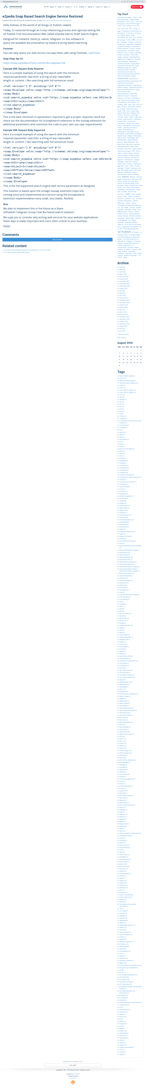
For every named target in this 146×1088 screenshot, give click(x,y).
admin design (130, 218)
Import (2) (122, 654)
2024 (69, 20)
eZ (140, 226)
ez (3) (121, 1007)
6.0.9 (126, 29)
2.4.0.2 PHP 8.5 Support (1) (127, 392)
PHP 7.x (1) (122, 741)
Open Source (137, 149)
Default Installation (124, 55)
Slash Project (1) (124, 854)
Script (137, 183)
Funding (120, 104)
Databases (138, 53)
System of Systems (124, 201)
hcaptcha (135, 249)
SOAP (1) (122, 829)
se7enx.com (73, 1078)
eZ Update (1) (123, 998)
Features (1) (123, 585)
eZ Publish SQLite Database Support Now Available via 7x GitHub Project (27, 250)
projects (124, 251)
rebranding (131, 251)
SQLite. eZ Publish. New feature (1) (130, 833)
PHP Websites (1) (124, 762)
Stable (127, 194)
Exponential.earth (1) (126, 576)
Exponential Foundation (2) (127, 562)
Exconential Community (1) (127, 541)
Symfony (137, 196)
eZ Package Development (131, 229)
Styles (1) (122, 878)
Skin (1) (121, 850)
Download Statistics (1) (126, 520)
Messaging (130, 132)
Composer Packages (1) (126, 475)
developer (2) (123, 958)
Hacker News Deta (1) (126, 637)
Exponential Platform (125, 85)
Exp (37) (121, 543)
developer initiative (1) (126, 960)
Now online (127, 149)
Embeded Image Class (124, 68)
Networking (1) (124, 701)
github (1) (122, 1021)
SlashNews (121, 189)
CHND (128, 40)
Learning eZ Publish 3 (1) (127, 677)
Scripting (120, 185)
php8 (119, 251)
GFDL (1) (122, 606)
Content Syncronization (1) (127, 482)
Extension (133, 94)
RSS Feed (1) (123, 793)
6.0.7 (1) (121, 407)
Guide (119, 111)
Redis (119, 177)
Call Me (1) (122, 458)
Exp (135, 72)
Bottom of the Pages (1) (127, 449)
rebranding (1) (124, 1033)
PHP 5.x (138, 151)
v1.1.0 (139, 255)
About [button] (59, 7)
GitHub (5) (122, 616)
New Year (137, 144)
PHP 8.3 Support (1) (125, 751)
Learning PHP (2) (124, 673)
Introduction (122, 123)
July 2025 (122, 291)
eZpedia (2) (122, 1000)
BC (127, 37)
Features (120, 98)
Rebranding (128, 172)
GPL (133, 104)
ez (132, 245)
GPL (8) (121, 611)
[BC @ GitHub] (132, 2)
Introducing (131, 121)
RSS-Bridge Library (127, 170)
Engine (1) (122, 534)
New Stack (129, 144)
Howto (126, 117)
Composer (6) (123, 472)
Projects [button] (67, 7)
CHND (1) (122, 451)
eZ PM (120, 229)
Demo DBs (134, 55)
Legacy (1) (122, 680)
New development (123, 147)
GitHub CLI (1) (123, 621)
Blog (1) (121, 444)
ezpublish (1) (123, 1012)
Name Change (122, 136)
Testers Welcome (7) (125, 897)
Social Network (130, 189)
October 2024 (123, 305)
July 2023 (122, 328)
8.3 (118, 35)
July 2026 (122, 267)
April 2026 (122, 272)
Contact (132, 48)
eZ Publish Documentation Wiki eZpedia (17, 252)
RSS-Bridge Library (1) (126, 795)
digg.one (120, 224)
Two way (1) (123, 913)
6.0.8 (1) (121, 409)
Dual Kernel (121, 66)
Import (131, 117)
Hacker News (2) (124, 635)
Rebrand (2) (123, 800)
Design (120, 57)
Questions (134, 168)
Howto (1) (122, 651)
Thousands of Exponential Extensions (130, 205)
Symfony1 (121, 198)
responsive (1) (123, 1038)
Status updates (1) (125, 873)
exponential (127, 245)
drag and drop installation (130, 227)
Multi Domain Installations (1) (128, 694)
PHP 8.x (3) (122, 758)
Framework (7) (124, 590)
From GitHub (132, 102)
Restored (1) (123, 826)
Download (133, 61)
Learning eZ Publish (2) (126, 675)
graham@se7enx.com (12, 1)
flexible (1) (122, 1014)
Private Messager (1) (125, 786)
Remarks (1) (123, 819)
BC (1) (121, 442)
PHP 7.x (120, 153)
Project (127, 168)
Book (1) (122, 446)
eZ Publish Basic (134, 235)
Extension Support (124, 96)
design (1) (122, 956)
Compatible (130, 44)
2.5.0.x (119, 26)
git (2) (121, 1019)
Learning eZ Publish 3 (130, 128)
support (120, 255)
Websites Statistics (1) (126, 942)
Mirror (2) (122, 689)
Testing (127, 203)
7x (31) (121, 414)
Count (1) (122, 489)
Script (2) (122, 838)
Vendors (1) (123, 927)
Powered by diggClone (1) (127, 779)
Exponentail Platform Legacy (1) (129, 550)
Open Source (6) (124, 732)
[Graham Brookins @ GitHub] (135, 2)
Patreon (134, 162)
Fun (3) (121, 602)
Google (122, 109)
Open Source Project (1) (126, 734)
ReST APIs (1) (123, 798)
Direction (138, 59)
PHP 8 (125, 153)
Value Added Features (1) (127, 925)
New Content (122, 138)
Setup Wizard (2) (124, 847)
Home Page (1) (124, 647)
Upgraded (127, 210)
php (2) (121, 1026)
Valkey (134, 210)
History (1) (122, 642)
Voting (120, 216)
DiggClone (130, 59)
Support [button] (52, 7)
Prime (127, 166)
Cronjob (131, 53)
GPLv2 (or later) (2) (125, 613)
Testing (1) (122, 899)
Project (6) (122, 788)
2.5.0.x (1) (122, 395)
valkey (125, 257)
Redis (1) (122, 812)
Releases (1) (123, 817)
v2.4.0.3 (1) (122, 1052)
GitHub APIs (131, 107)
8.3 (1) (121, 430)
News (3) (122, 725)
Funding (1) (122, 604)
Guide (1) (122, 628)
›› (121, 338)
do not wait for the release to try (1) (130, 965)
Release (125, 176)
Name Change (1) (124, 696)
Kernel (129, 123)
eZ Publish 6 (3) (124, 979)
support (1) (122, 1045)
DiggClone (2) (123, 510)
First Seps (127, 98)
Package (136, 160)
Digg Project (122, 59)
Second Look (134, 185)
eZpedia (65, 20)
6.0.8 (122, 29)
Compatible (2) (124, 470)
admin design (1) (124, 946)
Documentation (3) (125, 515)
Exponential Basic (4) (125, 557)
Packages (121, 162)
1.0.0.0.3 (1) (122, 378)
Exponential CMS (136, 81)
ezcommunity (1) (124, 1009)
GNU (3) (121, 609)
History (120, 115)
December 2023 (124, 317)
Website (125, 216)
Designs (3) (122, 503)
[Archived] (81, 1061)
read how (94, 53)
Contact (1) (122, 479)
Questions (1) (123, 791)
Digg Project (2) (124, 508)
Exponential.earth (123, 94)
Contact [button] (98, 7)
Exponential (123, 78)
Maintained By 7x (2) (125, 682)
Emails (137, 66)
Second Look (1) (124, 845)
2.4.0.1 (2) (122, 388)
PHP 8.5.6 (121, 157)
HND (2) (121, 630)
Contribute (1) (123, 484)
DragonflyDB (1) (124, 522)
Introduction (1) (124, 665)
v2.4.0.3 (120, 257)
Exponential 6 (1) (124, 555)
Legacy (120, 130)
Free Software (122, 102)
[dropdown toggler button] (56, 7)
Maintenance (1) (124, 684)
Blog (130, 37)
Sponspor (121, 194)
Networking (137, 136)
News (132, 147)
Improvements (128, 119)
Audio (133, 35)
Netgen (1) (122, 699)
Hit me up (126, 115)
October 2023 (123, 321)
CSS (137, 40)
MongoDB (121, 134)
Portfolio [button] (81, 7)
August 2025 (123, 288)
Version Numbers (134, 214)
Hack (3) (121, 632)
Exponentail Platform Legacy (127, 76)
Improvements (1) (125, 658)
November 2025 (124, 284)
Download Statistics (124, 64)
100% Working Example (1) (127, 381)
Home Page (134, 115)
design (134, 220)
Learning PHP (127, 125)
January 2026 (123, 279)
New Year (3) (123, 720)
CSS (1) (121, 456)
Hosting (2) (122, 649)
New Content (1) (124, 703)
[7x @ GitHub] (130, 2)
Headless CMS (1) (124, 639)
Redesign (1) (123, 810)
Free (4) (121, 592)
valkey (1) (122, 1054)
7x (130, 28)
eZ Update (137, 241)
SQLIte (120, 181)
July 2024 (122, 310)
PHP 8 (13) (122, 743)
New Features (129, 142)
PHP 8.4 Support (134, 155)
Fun (138, 102)
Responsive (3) (124, 824)
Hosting (120, 117)
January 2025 (123, 298)
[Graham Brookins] (12, 7)
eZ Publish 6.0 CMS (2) (126, 982)
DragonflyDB (135, 64)
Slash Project (135, 187)
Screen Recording (128, 183)
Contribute (131, 50)
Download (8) (123, 517)
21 (134, 359)
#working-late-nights (125, 17)
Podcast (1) (122, 777)
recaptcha (121, 253)
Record (130, 174)
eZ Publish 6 (135, 232)
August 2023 (123, 326)
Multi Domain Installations (133, 134)
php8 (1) (122, 1028)
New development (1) (126, 722)
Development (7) (124, 505)
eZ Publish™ (76, 1074)
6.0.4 (134, 26)
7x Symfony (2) (124, 425)
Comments (137, 42)
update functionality (130, 255)
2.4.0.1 (132, 21)
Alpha (128, 35)
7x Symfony (130, 33)
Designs (126, 57)
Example (132, 70)
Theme (133, 203)
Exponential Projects (124, 91)
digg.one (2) (123, 963)
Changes (130, 42)
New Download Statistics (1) (128, 710)
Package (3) (123, 765)
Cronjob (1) (122, 491)
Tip (119, 207)
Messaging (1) (123, 687)
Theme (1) (122, 902)
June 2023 (122, 331)
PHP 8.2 (130, 153)
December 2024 (124, 300)
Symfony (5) (123, 883)
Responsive (127, 179)
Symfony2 (128, 198)
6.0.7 (119, 29)
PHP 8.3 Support (123, 155)
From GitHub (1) (124, 599)
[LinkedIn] (122, 2)
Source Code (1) (124, 862)
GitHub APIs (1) (124, 618)
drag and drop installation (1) (128, 968)
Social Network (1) (125, 859)
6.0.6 (138, 26)
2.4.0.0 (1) (122, 385)
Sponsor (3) (123, 864)
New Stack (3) (123, 717)
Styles (125, 196)
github (129, 249)
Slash (128, 187)
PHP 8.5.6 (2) (123, 755)
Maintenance (122, 132)
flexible (136, 247)
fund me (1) (123, 1017)
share (135, 253)
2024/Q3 (129, 26)
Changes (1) (123, 463)
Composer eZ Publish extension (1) (130, 477)
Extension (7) (123, 578)
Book (134, 37)
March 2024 (123, 312)
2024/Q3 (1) (123, 399)
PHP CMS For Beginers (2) (127, 760)
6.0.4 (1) (121, 402)
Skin (124, 187)
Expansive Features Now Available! (129, 74)
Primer (132, 166)
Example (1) (123, 539)
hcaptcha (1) (123, 1024)
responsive (128, 253)
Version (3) (122, 930)
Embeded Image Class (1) (127, 531)
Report (120, 179)
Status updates (136, 194)
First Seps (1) (123, 587)
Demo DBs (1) (123, 498)
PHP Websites (128, 160)
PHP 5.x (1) (122, 739)
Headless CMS (134, 113)
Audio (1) (122, 437)
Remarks (139, 177)
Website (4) (122, 939)
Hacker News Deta (123, 113)
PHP (133, 151)
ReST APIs (137, 170)
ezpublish (130, 247)
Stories (120, 196)
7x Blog (135, 29)
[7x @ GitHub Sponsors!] (125, 2)
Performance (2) (124, 774)
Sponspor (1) (123, 869)
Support (130, 196)
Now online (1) (124, 729)
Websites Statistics (135, 216)
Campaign (123, 42)
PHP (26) (122, 736)
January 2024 (123, 314)
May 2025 (122, 293)
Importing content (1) (126, 656)
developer (121, 222)
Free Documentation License (130, 100)
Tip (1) (121, 909)
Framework (135, 98)
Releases (132, 177)
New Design (131, 138)
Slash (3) (122, 852)
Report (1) (122, 821)
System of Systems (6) (126, 895)
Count (125, 53)
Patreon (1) (122, 772)
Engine (53, 20)
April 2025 (122, 295)
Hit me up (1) (123, 644)
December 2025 (124, 281)
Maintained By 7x (128, 130)
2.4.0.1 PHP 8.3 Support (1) (127, 390)
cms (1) (121, 953)
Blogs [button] (105, 7)
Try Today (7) (123, 911)
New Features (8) (124, 713)
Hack (128, 111)
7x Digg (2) (122, 418)
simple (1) (122, 1043)
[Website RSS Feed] (140, 2)
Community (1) (124, 468)
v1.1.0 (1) (122, 1050)
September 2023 (124, 324)
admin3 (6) (122, 949)
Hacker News (135, 111)
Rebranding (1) (124, 803)
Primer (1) (122, 784)
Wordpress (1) (123, 944)
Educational (130, 66)
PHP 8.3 (136, 153)
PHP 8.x (127, 157)
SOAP (43, 20)
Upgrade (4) (123, 918)
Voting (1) (122, 937)
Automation (121, 37)
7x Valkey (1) (123, 427)
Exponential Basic (124, 81)
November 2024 (124, 302)
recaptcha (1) (123, 1035)
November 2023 (124, 319)
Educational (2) (124, 527)
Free (119, 100)
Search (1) (122, 843)
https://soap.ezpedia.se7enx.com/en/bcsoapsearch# (34, 63)
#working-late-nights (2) (127, 376)
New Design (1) (124, 706)
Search (48, 20)
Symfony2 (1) (123, 888)
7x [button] (74, 7)
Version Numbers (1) (126, 935)
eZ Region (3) (123, 995)
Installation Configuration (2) (128, 661)
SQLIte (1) (122, 831)
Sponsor (124, 192)
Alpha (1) (122, 435)
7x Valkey (138, 33)
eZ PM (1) (122, 972)
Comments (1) (123, 465)
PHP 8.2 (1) (122, 746)
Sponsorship (132, 192)
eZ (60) (121, 970)
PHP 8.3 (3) (122, 748)
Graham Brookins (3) (126, 625)
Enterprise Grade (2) (125, 536)
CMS (133, 39)
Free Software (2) (124, 597)
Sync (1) (121, 890)
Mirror (137, 132)
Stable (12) (122, 871)
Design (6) (122, 501)
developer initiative (131, 222)
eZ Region (129, 241)
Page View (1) (123, 769)
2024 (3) (121, 397)
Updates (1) (123, 916)
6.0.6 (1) (121, 404)
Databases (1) (123, 494)
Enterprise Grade (123, 70)
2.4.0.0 (128, 21)
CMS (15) (122, 453)
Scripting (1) (123, 840)
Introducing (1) (124, 663)
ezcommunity (122, 247)
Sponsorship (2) (124, 866)
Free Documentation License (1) (129, 595)
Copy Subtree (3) (124, 487)
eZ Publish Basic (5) (125, 984)
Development (135, 57)
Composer (138, 44)
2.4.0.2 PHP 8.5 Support (133, 24)
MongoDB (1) (123, 691)
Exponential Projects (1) (126, 573)
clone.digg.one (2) (124, 951)
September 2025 (124, 286)
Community (121, 44)
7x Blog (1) (122, 416)
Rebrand (120, 172)
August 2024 (123, 307)
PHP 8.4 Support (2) (125, 753)
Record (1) (122, 807)
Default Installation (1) (126, 496)
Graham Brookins (132, 109)
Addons (122, 35)
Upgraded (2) (123, 920)
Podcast (129, 164)
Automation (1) (124, 439)
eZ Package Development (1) (128, 975)
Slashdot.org (65, 1061)
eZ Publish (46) (124, 977)
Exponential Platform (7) (127, 564)
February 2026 (124, 276)
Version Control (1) (125, 932)
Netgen (130, 136)
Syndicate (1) (123, 892)
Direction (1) (123, 513)
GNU (129, 104)
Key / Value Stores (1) (126, 670)
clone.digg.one (122, 220)
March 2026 (123, 274)
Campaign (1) (123, 461)
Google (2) (122, 623)
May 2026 (122, 269)
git (125, 249)
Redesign (136, 174)
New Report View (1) (125, 715)
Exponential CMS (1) (125, 559)
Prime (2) (122, 781)
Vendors (130, 212)
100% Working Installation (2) (128, 383)
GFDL (125, 104)
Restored (59, 20)
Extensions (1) (123, 583)
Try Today (124, 207)
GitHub (124, 107)
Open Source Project (124, 151)
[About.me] (142, 2)
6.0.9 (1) (121, 411)
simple (140, 253)
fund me (120, 249)
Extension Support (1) (126, 580)
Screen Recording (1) (125, 836)
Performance (122, 164)
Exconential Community (125, 72)
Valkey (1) (122, 923)
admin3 (138, 218)
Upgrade (120, 210)
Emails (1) (122, 529)
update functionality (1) (126, 1047)
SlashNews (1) (123, 857)
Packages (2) (123, 767)
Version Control (123, 214)
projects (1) (122, 1031)
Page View (128, 162)
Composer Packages (124, 46)
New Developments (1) (126, 708)
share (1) (122, 1040)
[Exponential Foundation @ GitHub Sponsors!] (127, 2)
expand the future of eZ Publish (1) (130, 1002)
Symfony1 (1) (123, 885)
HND (124, 111)
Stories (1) (122, 876)
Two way (132, 207)
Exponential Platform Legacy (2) (129, 567)
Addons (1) (122, 432)
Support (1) (123, 880)
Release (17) (123, 814)
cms (129, 220)
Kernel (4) (122, 668)
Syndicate (139, 198)
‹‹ (123, 334)
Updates (138, 207)
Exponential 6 (133, 78)
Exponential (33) (124, 552)
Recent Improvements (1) (127, 805)
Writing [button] (90, 7)
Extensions (134, 96)
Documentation (123, 61)
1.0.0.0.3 (135, 17)
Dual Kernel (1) (124, 524)
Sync (133, 198)
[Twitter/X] (137, 2)
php (140, 249)
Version (137, 212)
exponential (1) (124, 1005)
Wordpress (121, 218)
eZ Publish (124, 232)
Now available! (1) (124, 727)
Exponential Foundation (125, 83)
